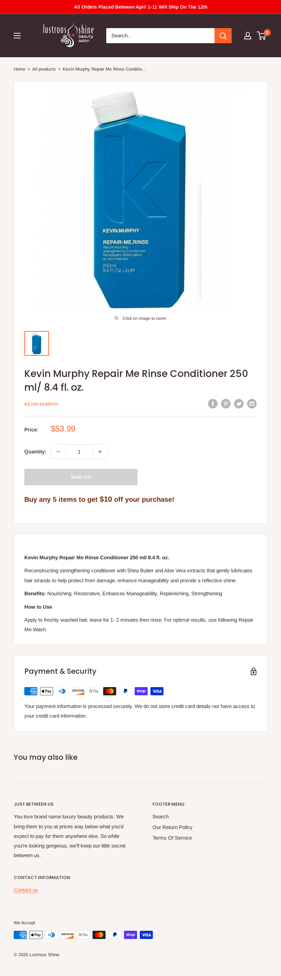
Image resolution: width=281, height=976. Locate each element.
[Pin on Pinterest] (226, 403)
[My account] (247, 35)
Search (160, 816)
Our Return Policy (172, 827)
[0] (261, 36)
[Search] (223, 35)
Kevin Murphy (41, 404)
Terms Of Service (172, 838)
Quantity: (35, 451)
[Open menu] (17, 35)
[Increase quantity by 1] (100, 451)
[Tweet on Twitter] (239, 403)
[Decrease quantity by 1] (58, 451)
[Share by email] (252, 403)
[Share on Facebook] (213, 403)
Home (19, 69)
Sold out (81, 477)
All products (44, 69)
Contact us (26, 890)
